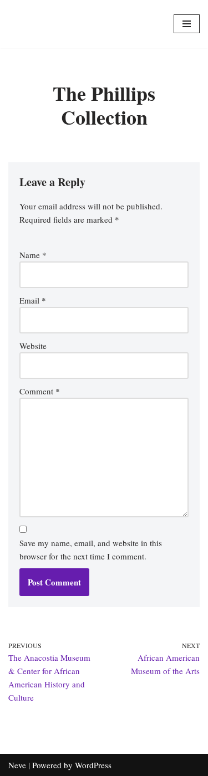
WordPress (93, 764)
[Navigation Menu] (187, 23)
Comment (39, 391)
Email (32, 300)
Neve (17, 764)
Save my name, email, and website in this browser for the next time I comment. (90, 549)
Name (33, 254)
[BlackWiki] (104, 24)
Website (33, 345)
